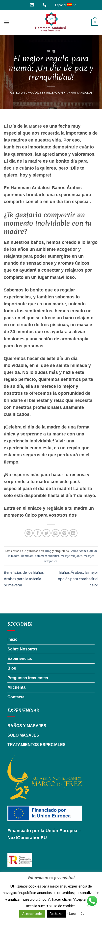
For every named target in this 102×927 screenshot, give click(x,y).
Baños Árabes (79, 551)
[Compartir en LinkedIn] (73, 533)
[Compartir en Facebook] (37, 533)
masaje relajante (71, 556)
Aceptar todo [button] (32, 914)
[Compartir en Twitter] (46, 533)
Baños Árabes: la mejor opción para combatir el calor (78, 578)
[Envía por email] (55, 533)
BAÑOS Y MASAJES (26, 726)
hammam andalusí (47, 556)
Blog (51, 51)
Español (60, 5)
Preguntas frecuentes (27, 678)
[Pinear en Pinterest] (64, 533)
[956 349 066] (45, 4)
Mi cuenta (16, 687)
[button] (7, 22)
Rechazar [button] (56, 914)
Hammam (27, 556)
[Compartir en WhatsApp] (29, 533)
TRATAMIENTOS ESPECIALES (36, 745)
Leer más (76, 913)
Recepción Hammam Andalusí (69, 92)
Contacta (16, 697)
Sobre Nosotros (22, 649)
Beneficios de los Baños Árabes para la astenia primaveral (24, 578)
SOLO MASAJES (23, 735)
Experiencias (19, 658)
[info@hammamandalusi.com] (32, 4)
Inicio (12, 639)
